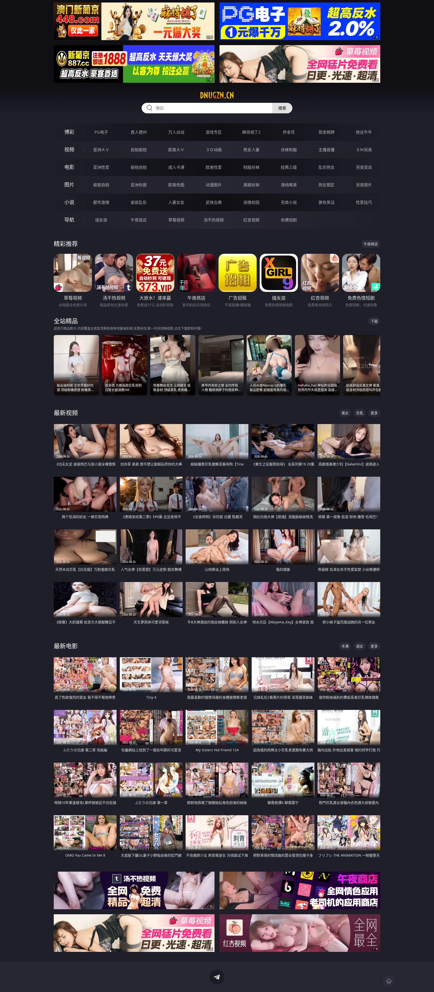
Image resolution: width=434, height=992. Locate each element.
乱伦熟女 (326, 167)
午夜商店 (139, 220)
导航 (69, 219)
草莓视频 (176, 220)
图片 (69, 184)
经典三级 (289, 167)
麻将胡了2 (251, 132)
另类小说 (289, 202)
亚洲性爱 (101, 167)
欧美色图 (176, 185)
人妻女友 (176, 202)
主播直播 (326, 149)
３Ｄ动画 (214, 149)
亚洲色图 (139, 185)
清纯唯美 (289, 185)
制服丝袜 (251, 167)
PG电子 (101, 132)
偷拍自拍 (139, 167)
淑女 (359, 646)
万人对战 (176, 132)
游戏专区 (214, 132)
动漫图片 (214, 185)
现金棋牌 (326, 132)
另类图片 (364, 185)
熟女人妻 (251, 149)
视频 (69, 149)
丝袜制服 (289, 149)
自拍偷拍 (139, 149)
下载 (374, 321)
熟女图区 (326, 185)
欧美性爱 (214, 167)
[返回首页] (389, 981)
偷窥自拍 (101, 185)
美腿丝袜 (251, 185)
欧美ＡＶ (176, 149)
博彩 (69, 132)
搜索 (282, 108)
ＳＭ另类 (364, 149)
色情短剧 (289, 220)
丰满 (345, 646)
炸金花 (289, 132)
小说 (69, 202)
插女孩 (101, 220)
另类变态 (364, 167)
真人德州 (139, 132)
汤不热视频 (214, 220)
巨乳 (359, 412)
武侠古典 (214, 202)
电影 (69, 167)
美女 (345, 412)
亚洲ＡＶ (101, 149)
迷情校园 (251, 202)
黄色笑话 (326, 202)
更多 (374, 412)
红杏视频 (251, 220)
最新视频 (66, 412)
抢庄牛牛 (364, 132)
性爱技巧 (364, 202)
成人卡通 (176, 167)
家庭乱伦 (139, 202)
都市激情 (101, 202)
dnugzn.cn (217, 95)
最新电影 (66, 646)
